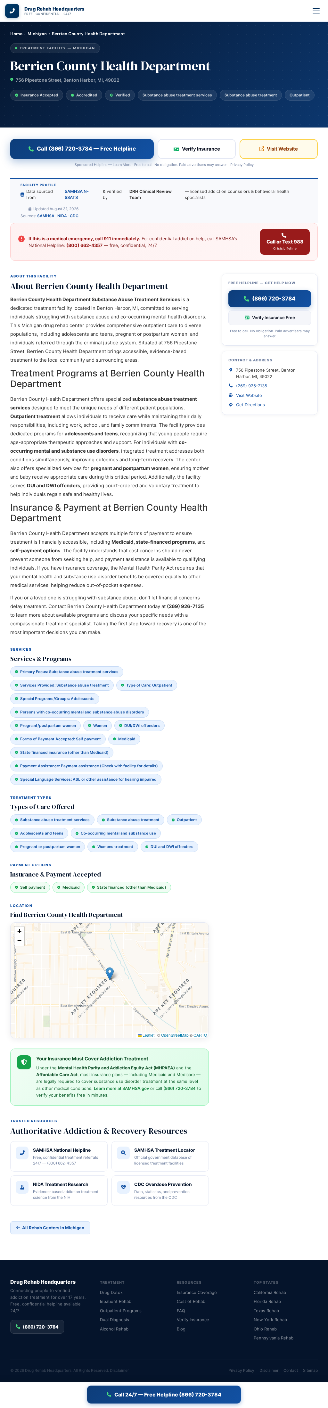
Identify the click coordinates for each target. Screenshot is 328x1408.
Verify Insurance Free (273, 317)
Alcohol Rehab (114, 1328)
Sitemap (310, 1370)
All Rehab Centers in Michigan (53, 1227)
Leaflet (148, 1035)
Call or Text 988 (284, 245)
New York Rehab (270, 1319)
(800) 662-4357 (84, 245)
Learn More (122, 164)
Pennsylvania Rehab (273, 1337)
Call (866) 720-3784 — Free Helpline (86, 148)
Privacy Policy (242, 164)
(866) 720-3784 (179, 1088)
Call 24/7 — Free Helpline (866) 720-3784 (167, 1394)
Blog (181, 1328)
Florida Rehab (267, 1301)
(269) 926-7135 (251, 385)
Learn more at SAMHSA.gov (121, 1088)
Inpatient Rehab (115, 1301)
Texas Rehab (266, 1310)
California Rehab (270, 1292)
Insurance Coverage (197, 1292)
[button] (110, 973)
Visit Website (282, 149)
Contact (290, 1370)
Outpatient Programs (121, 1310)
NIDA (62, 215)
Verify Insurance (201, 149)
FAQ (181, 1310)
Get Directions (250, 404)
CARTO (200, 1035)
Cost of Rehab (191, 1301)
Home (16, 34)
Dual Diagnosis (114, 1319)
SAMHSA (45, 215)
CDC (74, 215)
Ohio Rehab (265, 1328)
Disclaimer (119, 1370)
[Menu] (316, 10)
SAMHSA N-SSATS (77, 194)
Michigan (37, 34)
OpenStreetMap (175, 1035)
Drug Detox (111, 1292)
